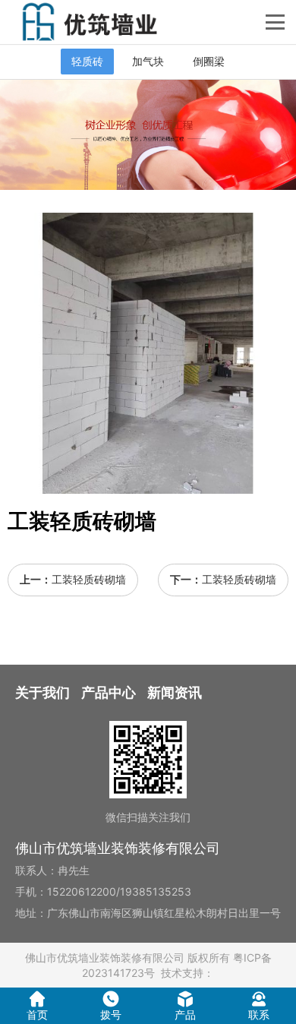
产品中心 (108, 692)
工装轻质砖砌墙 (89, 579)
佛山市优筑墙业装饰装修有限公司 (104, 957)
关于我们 (42, 692)
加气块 (148, 61)
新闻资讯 (174, 692)
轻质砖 (87, 61)
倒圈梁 (209, 61)
